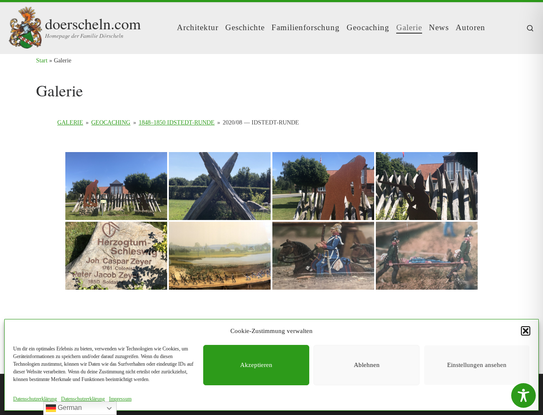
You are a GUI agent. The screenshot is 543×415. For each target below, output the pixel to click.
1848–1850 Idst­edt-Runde (177, 122)
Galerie (70, 122)
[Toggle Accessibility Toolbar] (523, 395)
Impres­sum (120, 399)
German (69, 407)
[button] (525, 331)
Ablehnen (367, 364)
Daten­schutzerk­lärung (35, 399)
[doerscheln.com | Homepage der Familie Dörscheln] (25, 25)
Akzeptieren (256, 364)
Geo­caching (110, 122)
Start (42, 60)
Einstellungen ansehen (477, 364)
